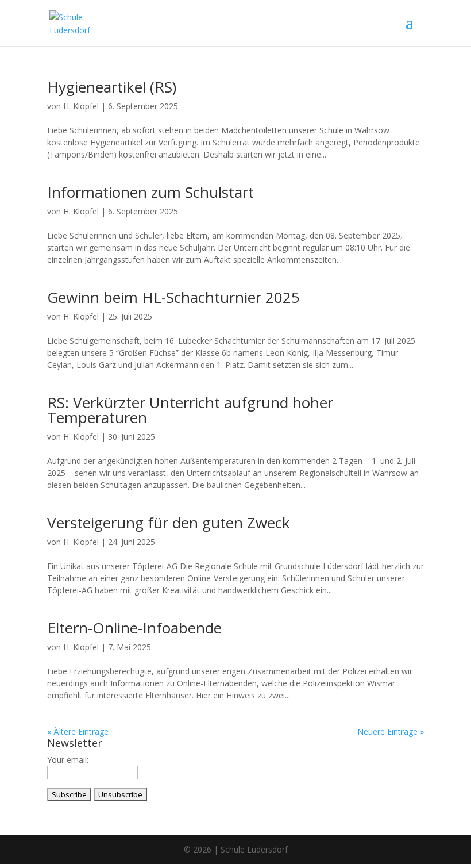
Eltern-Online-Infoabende (134, 627)
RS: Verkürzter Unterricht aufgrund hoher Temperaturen (190, 410)
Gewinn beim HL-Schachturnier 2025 (173, 297)
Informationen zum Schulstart (150, 192)
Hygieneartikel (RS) (111, 86)
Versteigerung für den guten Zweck (168, 522)
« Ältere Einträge (78, 731)
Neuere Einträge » (390, 731)
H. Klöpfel (81, 106)
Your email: (67, 759)
